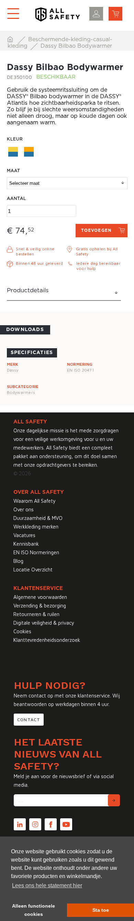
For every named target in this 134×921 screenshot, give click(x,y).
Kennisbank (26, 544)
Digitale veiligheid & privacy (43, 623)
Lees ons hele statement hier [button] (47, 885)
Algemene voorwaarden (40, 597)
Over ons (23, 509)
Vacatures (24, 535)
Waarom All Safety (34, 501)
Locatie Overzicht (33, 569)
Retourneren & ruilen (36, 614)
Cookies (22, 631)
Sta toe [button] (100, 910)
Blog (18, 561)
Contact (28, 719)
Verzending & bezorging (39, 606)
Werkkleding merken (35, 527)
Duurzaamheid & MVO (38, 518)
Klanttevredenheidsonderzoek (46, 640)
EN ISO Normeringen (36, 552)
